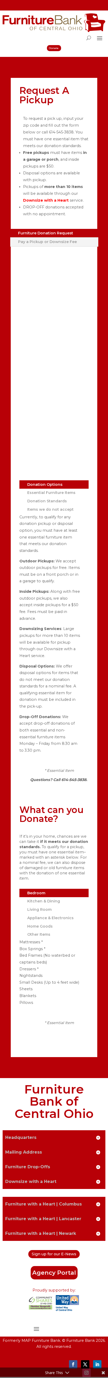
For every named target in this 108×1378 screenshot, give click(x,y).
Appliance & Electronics (50, 918)
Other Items (38, 934)
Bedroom (36, 893)
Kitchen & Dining (43, 901)
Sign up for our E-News (54, 1254)
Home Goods (40, 926)
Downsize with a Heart (46, 200)
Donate (53, 48)
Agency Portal (54, 1272)
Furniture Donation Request (45, 233)
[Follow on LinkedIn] (97, 1364)
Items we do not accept (50, 509)
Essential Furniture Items (51, 492)
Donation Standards (47, 501)
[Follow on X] (85, 1364)
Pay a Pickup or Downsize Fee (47, 241)
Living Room (39, 909)
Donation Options (44, 484)
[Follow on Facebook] (73, 1364)
